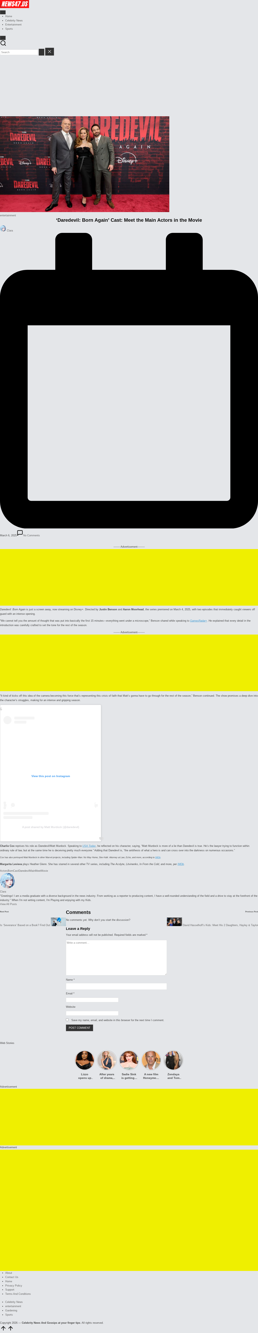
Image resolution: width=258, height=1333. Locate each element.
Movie (44, 870)
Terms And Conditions (18, 1293)
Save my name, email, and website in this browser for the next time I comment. (117, 1020)
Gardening (11, 1310)
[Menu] (3, 12)
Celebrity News (14, 1301)
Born (10, 870)
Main (32, 870)
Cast (16, 870)
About (8, 1272)
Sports (9, 1314)
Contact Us (11, 1277)
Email (70, 993)
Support (9, 1289)
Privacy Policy (13, 1285)
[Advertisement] (129, 86)
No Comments (31, 535)
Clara (3, 891)
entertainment (8, 215)
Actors (4, 870)
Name (70, 979)
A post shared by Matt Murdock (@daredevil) (50, 827)
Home (8, 1281)
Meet (38, 870)
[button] (41, 52)
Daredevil (24, 870)
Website (70, 1006)
